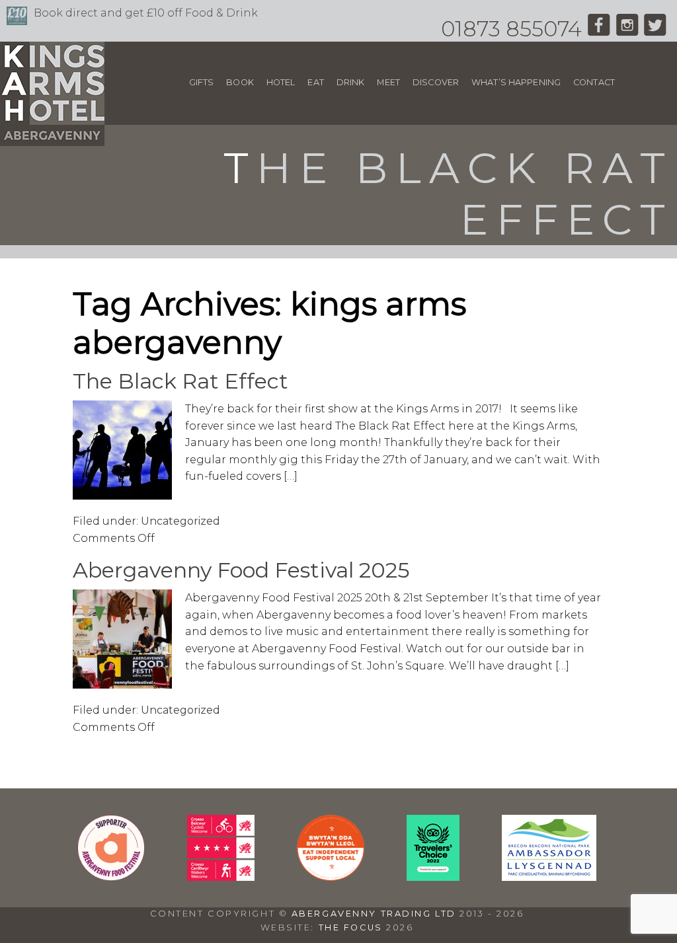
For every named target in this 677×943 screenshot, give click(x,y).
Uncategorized (180, 521)
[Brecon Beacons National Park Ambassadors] (549, 877)
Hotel (281, 82)
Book (240, 82)
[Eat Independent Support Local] (330, 877)
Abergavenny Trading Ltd (374, 914)
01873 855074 (511, 29)
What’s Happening (516, 82)
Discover (436, 82)
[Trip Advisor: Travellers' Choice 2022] (433, 877)
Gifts (201, 82)
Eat (315, 82)
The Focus (351, 927)
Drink (351, 82)
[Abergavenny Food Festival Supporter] (111, 877)
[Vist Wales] (221, 877)
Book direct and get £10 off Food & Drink (146, 13)
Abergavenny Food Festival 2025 (241, 570)
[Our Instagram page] (627, 29)
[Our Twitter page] (655, 29)
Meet (388, 82)
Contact (594, 82)
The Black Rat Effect (180, 381)
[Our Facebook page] (598, 29)
